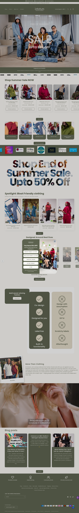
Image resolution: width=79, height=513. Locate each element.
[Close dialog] (55, 241)
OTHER (30, 267)
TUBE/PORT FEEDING (30, 259)
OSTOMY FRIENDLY (31, 263)
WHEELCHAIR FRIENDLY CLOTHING (31, 255)
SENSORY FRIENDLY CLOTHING (30, 251)
